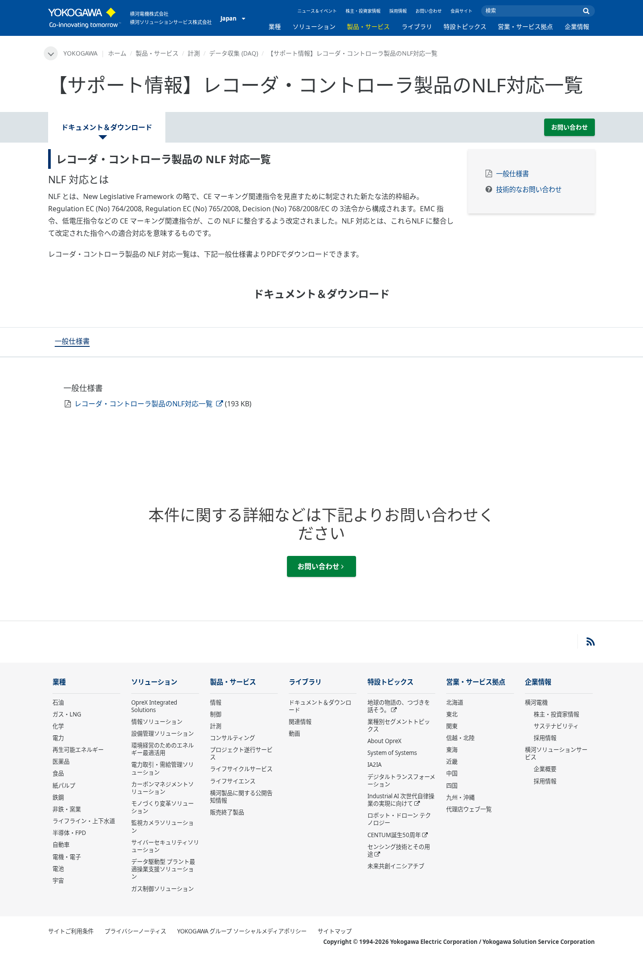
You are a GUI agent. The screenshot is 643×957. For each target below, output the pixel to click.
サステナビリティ (556, 726)
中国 (452, 773)
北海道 (454, 702)
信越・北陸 (460, 738)
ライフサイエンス (232, 781)
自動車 (61, 845)
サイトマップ (335, 931)
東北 (452, 714)
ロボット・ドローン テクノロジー (399, 819)
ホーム (117, 53)
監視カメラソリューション (162, 826)
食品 (58, 773)
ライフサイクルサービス (241, 769)
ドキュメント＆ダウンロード (320, 706)
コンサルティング (232, 738)
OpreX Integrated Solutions (154, 706)
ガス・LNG (66, 714)
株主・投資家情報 (363, 11)
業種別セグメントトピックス (398, 725)
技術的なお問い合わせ (529, 189)
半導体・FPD (69, 833)
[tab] (72, 342)
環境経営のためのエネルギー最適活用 (162, 749)
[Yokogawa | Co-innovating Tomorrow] (84, 17)
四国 (452, 785)
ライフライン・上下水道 (83, 821)
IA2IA (374, 764)
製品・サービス (368, 26)
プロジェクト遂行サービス (241, 753)
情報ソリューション (156, 722)
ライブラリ (417, 26)
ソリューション (314, 26)
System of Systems (392, 753)
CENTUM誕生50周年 (394, 835)
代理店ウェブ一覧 (469, 809)
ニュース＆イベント (317, 11)
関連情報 (300, 722)
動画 (294, 733)
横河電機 (536, 702)
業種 (275, 26)
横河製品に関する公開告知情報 (241, 796)
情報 (215, 702)
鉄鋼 (58, 797)
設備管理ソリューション (162, 733)
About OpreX (384, 741)
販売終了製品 (227, 812)
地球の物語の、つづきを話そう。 (398, 706)
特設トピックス (465, 26)
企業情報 (577, 26)
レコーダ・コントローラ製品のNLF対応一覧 (144, 404)
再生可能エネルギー (78, 750)
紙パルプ (63, 785)
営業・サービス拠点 (525, 26)
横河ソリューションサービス (556, 753)
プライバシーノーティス (135, 931)
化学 (58, 726)
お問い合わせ (429, 11)
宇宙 (58, 880)
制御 (215, 714)
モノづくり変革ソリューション (162, 807)
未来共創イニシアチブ (395, 866)
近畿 (452, 761)
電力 (58, 738)
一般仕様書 (512, 173)
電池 (58, 869)
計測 (194, 53)
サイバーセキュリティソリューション (165, 846)
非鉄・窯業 (66, 809)
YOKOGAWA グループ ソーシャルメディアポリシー (242, 931)
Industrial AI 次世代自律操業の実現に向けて (400, 799)
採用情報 (398, 11)
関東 (452, 726)
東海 (452, 750)
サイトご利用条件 (71, 931)
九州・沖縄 (460, 797)
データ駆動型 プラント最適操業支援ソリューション (163, 869)
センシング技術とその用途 (398, 850)
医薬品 (61, 761)
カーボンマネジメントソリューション (162, 788)
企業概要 (545, 769)
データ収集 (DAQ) (233, 53)
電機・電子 (66, 857)
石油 (58, 702)
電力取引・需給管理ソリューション (162, 768)
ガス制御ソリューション (162, 889)
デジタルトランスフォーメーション (401, 780)
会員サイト (461, 11)
